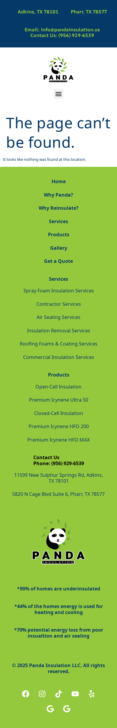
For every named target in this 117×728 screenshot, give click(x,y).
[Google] (50, 708)
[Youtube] (75, 693)
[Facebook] (25, 693)
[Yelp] (91, 693)
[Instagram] (42, 693)
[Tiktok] (58, 693)
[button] (59, 94)
